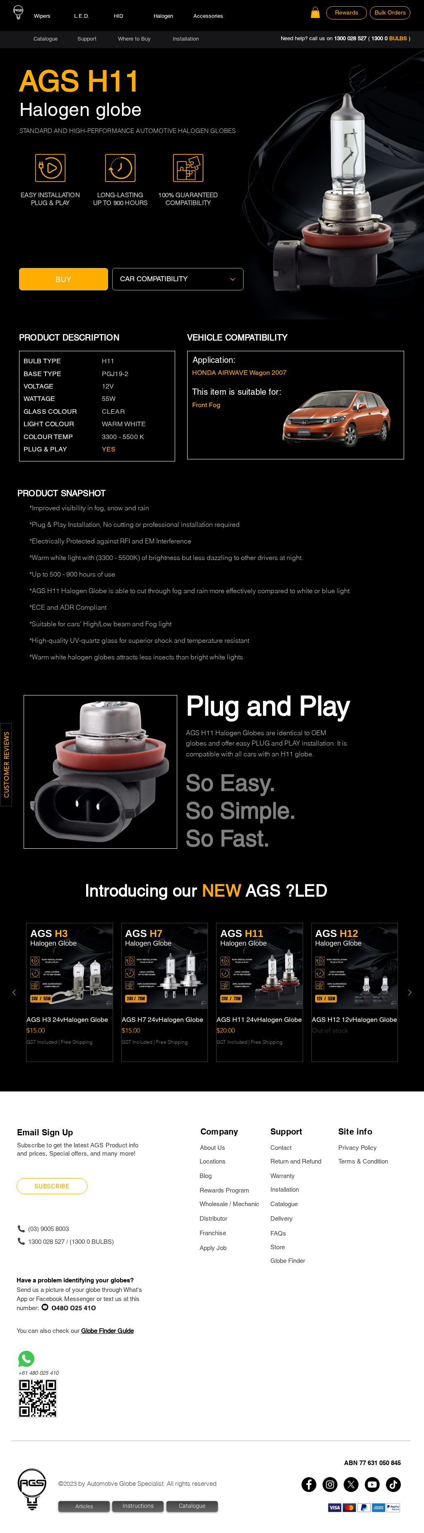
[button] (315, 12)
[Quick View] (69, 966)
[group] (212, 992)
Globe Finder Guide (107, 1330)
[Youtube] (372, 1484)
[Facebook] (308, 1484)
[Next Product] (410, 992)
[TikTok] (393, 1484)
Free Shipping (76, 1042)
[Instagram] (330, 1484)
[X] (351, 1484)
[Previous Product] (14, 992)
